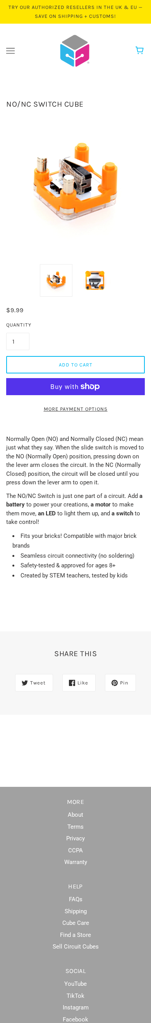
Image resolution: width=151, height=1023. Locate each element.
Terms (75, 826)
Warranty (75, 862)
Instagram (76, 1007)
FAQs (75, 899)
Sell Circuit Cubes (76, 946)
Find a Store (75, 934)
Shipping (76, 911)
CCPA (75, 850)
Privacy (75, 838)
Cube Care (75, 922)
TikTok (75, 995)
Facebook (75, 1019)
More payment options (76, 409)
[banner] (74, 50)
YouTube (75, 983)
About (75, 814)
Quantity (17, 325)
